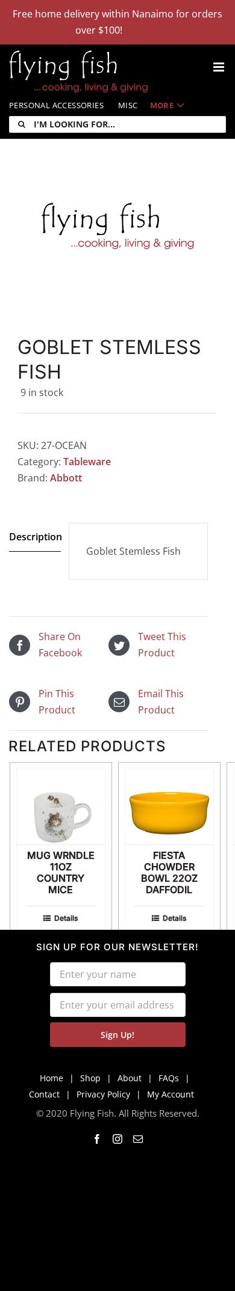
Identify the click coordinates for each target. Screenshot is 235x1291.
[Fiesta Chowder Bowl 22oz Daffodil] (169, 806)
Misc (128, 105)
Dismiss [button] (142, 30)
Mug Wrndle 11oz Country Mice (61, 872)
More (162, 105)
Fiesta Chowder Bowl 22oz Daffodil (169, 872)
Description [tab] (35, 536)
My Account (170, 1094)
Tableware (87, 461)
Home (51, 1078)
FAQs (168, 1078)
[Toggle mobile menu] (219, 67)
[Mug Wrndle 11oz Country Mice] (61, 806)
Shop (90, 1078)
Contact (44, 1094)
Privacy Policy (103, 1094)
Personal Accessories (56, 105)
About (130, 1078)
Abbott (66, 477)
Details (66, 918)
